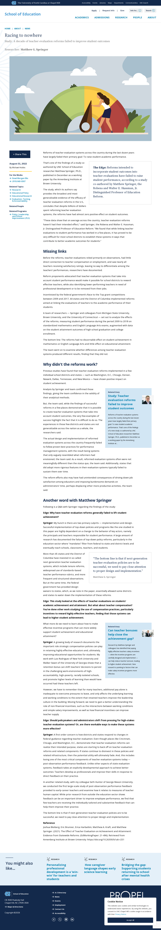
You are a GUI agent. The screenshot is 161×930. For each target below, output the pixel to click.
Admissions (101, 17)
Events (95, 3)
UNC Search (144, 3)
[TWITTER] (61, 919)
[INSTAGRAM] (67, 919)
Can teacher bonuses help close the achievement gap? (122, 634)
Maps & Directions (15, 907)
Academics (82, 17)
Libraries (103, 3)
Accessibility (86, 3)
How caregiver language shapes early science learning (100, 868)
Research (121, 17)
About (152, 17)
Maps (110, 3)
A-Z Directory (60, 892)
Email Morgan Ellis (20, 178)
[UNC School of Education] (17, 896)
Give (122, 10)
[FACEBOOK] (55, 919)
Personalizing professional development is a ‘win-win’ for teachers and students (62, 872)
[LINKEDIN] (73, 919)
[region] (130, 911)
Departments (119, 3)
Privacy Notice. (120, 914)
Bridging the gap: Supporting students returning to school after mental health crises (136, 872)
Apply (94, 10)
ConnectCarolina (132, 3)
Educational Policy (20, 193)
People (137, 17)
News (27, 28)
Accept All (130, 920)
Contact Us (59, 909)
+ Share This (20, 154)
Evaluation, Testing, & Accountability (21, 200)
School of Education (23, 14)
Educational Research (22, 196)
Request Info (108, 10)
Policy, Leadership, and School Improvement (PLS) (21, 216)
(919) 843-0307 (18, 181)
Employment (60, 905)
